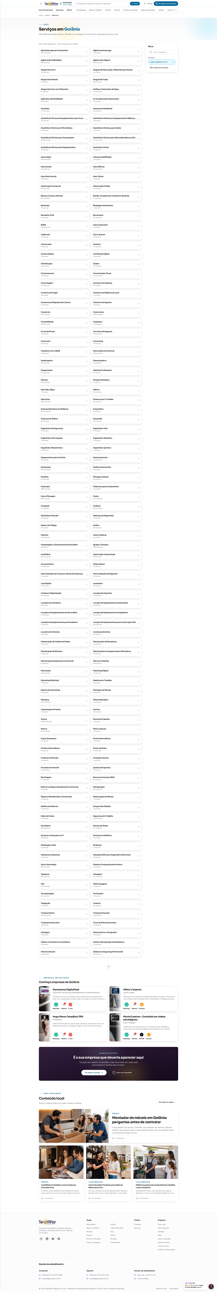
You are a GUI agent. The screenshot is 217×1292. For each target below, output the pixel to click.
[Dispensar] (204, 1283)
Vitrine (69, 10)
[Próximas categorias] (176, 10)
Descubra (60, 10)
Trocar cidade (67, 5)
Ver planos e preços (92, 1072)
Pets (112, 1231)
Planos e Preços (164, 1242)
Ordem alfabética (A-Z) (158, 62)
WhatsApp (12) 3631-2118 (99, 1275)
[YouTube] (53, 1239)
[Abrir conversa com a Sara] (211, 1286)
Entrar (150, 4)
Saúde (112, 1235)
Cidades (161, 1231)
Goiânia (47, 15)
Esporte (117, 10)
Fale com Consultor (124, 1072)
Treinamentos (115, 1242)
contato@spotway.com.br (51, 1278)
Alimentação (81, 10)
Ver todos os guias (167, 1102)
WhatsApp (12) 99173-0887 (52, 1275)
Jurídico (161, 10)
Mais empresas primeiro (159, 68)
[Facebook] (59, 1239)
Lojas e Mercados (116, 1228)
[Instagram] (41, 1239)
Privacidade (173, 1289)
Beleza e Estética (95, 10)
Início (41, 15)
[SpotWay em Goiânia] (51, 3)
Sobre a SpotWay (164, 1239)
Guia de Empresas (46, 10)
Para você (161, 1224)
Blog (159, 1235)
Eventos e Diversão (130, 10)
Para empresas (163, 1228)
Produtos (137, 1224)
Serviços (113, 1239)
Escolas (108, 10)
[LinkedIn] (47, 1239)
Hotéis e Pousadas (148, 10)
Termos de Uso (163, 1246)
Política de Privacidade (166, 1250)
